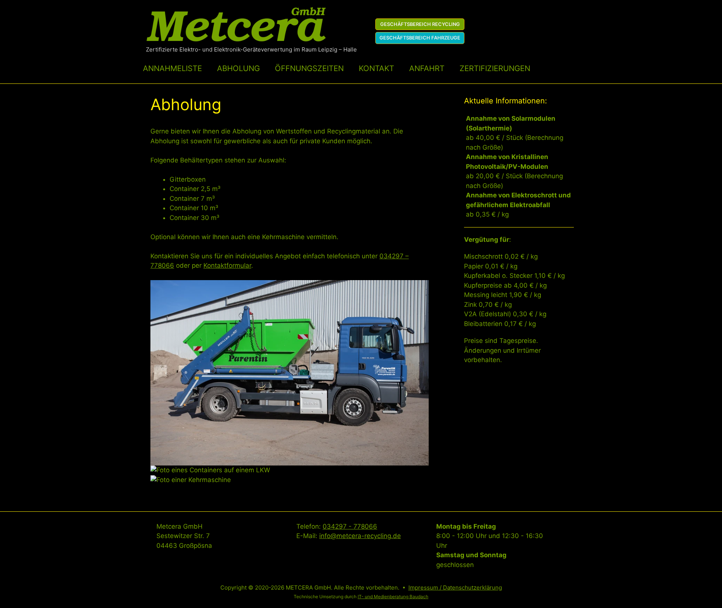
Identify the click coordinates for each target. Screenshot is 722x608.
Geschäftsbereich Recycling (420, 24)
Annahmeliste (172, 68)
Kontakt (376, 68)
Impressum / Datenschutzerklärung (455, 587)
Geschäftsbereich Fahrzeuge (419, 38)
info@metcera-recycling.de (360, 536)
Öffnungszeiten (309, 68)
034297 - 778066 (350, 526)
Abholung (238, 68)
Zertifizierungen (495, 68)
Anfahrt (426, 68)
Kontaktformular (227, 265)
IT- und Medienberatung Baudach (393, 596)
